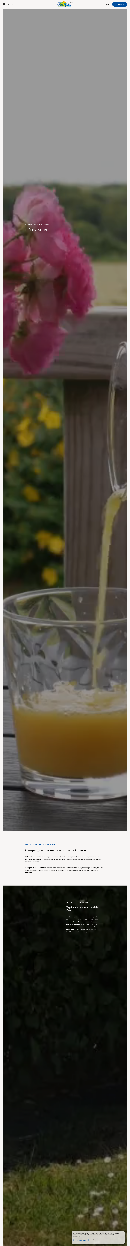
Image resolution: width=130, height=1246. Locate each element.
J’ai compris (81, 1240)
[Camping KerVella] (65, 4)
